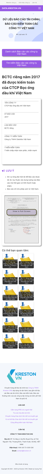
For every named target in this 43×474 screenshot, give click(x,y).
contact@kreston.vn (24, 451)
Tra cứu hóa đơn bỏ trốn (21, 413)
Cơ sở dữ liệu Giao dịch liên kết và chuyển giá (22, 419)
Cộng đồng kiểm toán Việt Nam (21, 422)
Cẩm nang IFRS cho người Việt (21, 410)
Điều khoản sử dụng (21, 464)
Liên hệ (34, 2)
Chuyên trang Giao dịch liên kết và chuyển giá (21, 416)
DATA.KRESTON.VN (11, 8)
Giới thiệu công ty (24, 2)
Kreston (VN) (23, 469)
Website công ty (11, 2)
